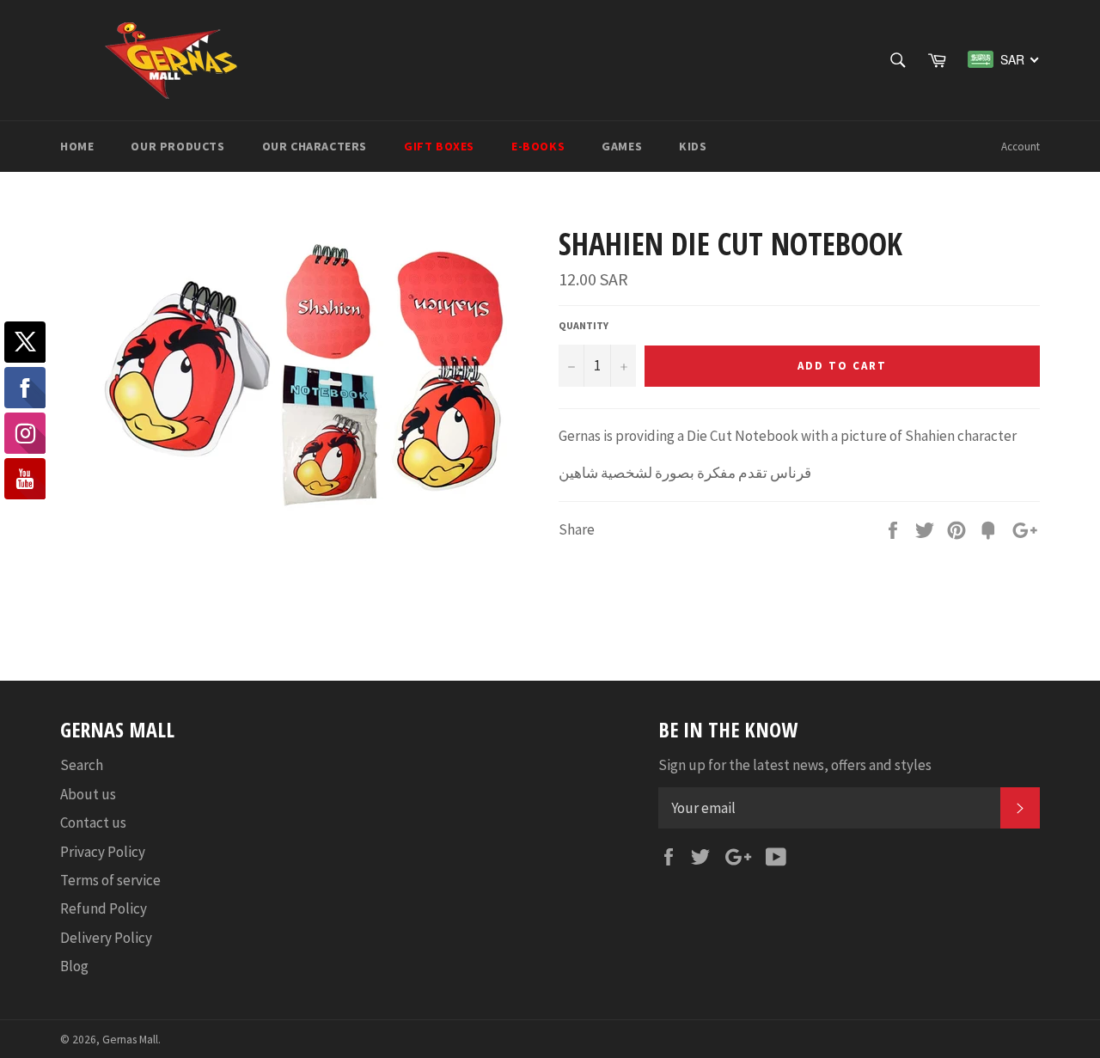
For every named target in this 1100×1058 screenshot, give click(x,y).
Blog (74, 966)
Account (1020, 146)
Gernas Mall (130, 1039)
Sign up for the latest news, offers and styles (795, 764)
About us (88, 794)
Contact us (93, 822)
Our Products (177, 146)
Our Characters (314, 146)
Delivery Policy (106, 937)
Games (622, 146)
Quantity (583, 325)
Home (77, 146)
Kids (692, 146)
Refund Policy (103, 908)
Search (81, 764)
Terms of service (110, 880)
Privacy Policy (102, 851)
